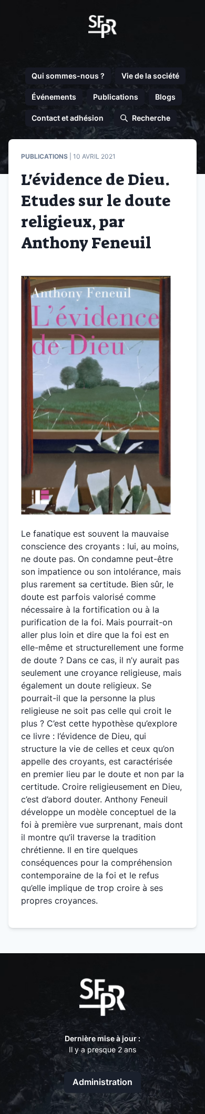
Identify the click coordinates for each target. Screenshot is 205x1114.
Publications (115, 96)
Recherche (151, 117)
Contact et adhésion (68, 117)
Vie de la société (150, 75)
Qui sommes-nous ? (68, 75)
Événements (54, 96)
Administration (102, 1082)
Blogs (165, 96)
